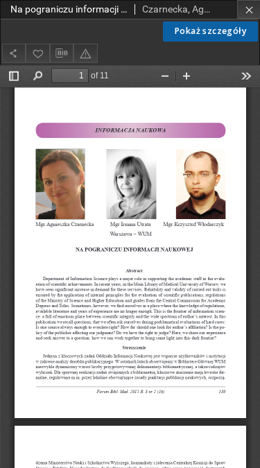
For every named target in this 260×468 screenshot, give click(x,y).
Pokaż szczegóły (210, 31)
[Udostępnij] (14, 53)
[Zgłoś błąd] (85, 53)
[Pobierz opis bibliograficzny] (61, 53)
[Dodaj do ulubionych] (37, 53)
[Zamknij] (248, 9)
